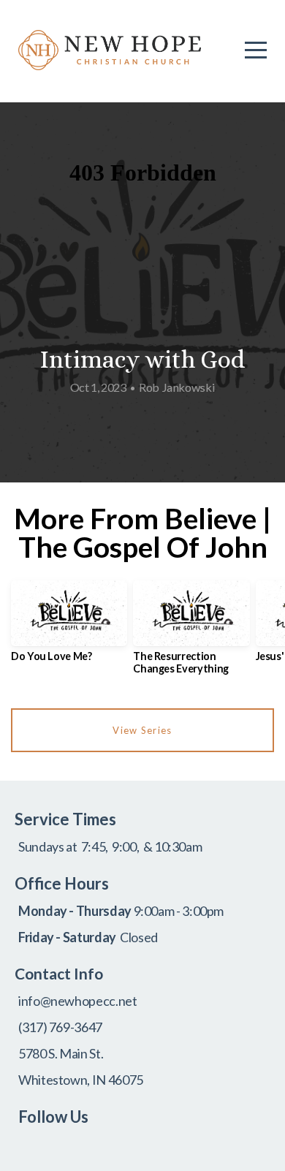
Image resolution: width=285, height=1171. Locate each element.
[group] (69, 626)
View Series (142, 730)
